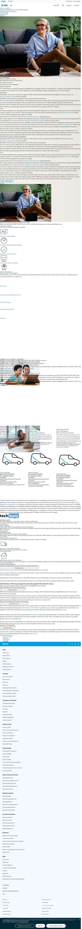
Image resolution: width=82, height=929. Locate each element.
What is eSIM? (6, 847)
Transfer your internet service (11, 741)
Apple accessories (7, 817)
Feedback (5, 888)
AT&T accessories (7, 820)
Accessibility (5, 908)
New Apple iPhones (8, 778)
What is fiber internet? (8, 844)
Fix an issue (3, 286)
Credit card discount (8, 765)
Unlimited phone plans (9, 703)
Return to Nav (14, 10)
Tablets (4, 661)
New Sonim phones (8, 789)
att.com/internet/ (7, 97)
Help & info (5, 873)
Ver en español (76, 1)
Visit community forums (7, 309)
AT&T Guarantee (7, 876)
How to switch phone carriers (10, 730)
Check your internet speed (7, 236)
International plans (8, 706)
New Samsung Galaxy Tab (9, 799)
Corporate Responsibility (9, 868)
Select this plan (5, 472)
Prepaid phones (7, 669)
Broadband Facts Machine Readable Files (13, 879)
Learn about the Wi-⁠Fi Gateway (9, 263)
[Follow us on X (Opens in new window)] (69, 644)
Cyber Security (45, 911)
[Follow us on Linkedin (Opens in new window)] (78, 644)
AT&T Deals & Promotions (9, 751)
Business (10, 1)
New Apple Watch (7, 801)
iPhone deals (6, 756)
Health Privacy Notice (46, 908)
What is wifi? (6, 852)
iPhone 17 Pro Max (7, 676)
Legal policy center (7, 914)
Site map (4, 899)
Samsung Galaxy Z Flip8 (9, 696)
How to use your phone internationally (13, 841)
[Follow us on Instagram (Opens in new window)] (75, 644)
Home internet (6, 658)
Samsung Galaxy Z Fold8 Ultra (11, 690)
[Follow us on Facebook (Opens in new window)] (72, 644)
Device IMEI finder (7, 744)
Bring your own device (9, 735)
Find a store (69, 1)
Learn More (3, 524)
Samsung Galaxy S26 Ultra (10, 688)
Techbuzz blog (6, 885)
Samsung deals (7, 759)
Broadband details (6, 911)
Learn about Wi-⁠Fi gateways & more (10, 295)
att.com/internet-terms (31, 117)
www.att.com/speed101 (64, 125)
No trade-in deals (7, 770)
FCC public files (45, 914)
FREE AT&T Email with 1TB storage (10, 891)
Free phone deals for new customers (12, 768)
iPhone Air (5, 682)
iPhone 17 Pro (6, 679)
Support (7, 372)
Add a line (5, 709)
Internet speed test (8, 733)
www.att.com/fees (65, 113)
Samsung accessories (8, 823)
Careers (5, 870)
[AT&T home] (4, 5)
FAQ (11, 372)
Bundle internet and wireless (10, 835)
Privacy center (45, 902)
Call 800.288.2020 (5, 551)
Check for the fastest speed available (11, 245)
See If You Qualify (5, 226)
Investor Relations (7, 865)
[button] (11, 5)
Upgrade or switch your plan (8, 254)
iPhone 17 (5, 685)
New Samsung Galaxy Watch (10, 804)
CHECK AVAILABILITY (7, 180)
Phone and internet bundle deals (11, 762)
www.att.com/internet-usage (33, 121)
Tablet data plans (7, 714)
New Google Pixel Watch (9, 807)
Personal (3, 1)
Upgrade (5, 712)
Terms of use (5, 905)
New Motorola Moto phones (10, 786)
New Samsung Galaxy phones (11, 780)
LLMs (4, 894)
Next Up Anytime (7, 720)
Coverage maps (6, 902)
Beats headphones (8, 828)
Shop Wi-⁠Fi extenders (6, 272)
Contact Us (3, 318)
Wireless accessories (8, 666)
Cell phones (6, 653)
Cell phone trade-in (8, 738)
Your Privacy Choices (46, 905)
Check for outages (5, 302)
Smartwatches (7, 664)
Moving (2, 372)
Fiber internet (6, 655)
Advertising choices (46, 899)
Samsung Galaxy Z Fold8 (9, 693)
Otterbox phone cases (9, 825)
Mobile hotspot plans (8, 717)
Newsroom (6, 862)
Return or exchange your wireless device (14, 849)
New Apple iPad (7, 796)
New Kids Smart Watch (9, 810)
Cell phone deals (7, 754)
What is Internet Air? (8, 838)
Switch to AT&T (7, 727)
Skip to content (5, 8)
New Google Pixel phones (9, 783)
